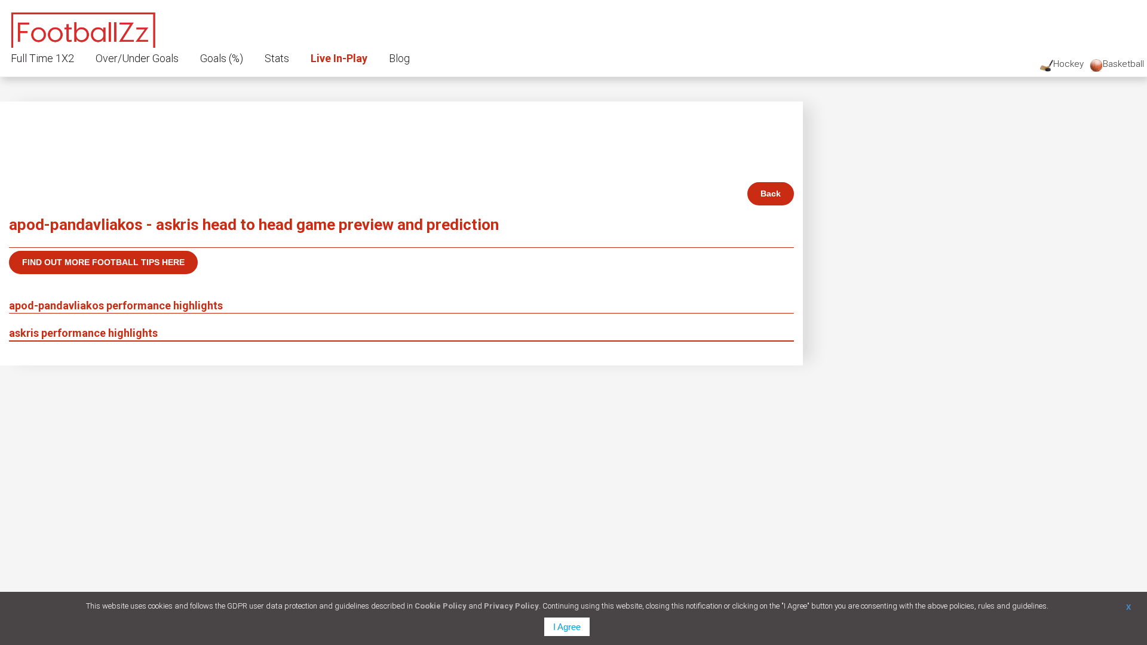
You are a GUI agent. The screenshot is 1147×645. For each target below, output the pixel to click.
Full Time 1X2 (42, 58)
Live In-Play (339, 58)
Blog (399, 58)
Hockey (1068, 64)
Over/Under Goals (137, 58)
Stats (277, 58)
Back (770, 193)
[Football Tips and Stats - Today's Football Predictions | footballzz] (83, 28)
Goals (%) (221, 58)
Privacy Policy (511, 605)
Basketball (1123, 64)
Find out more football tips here (103, 262)
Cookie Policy (441, 605)
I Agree (567, 627)
